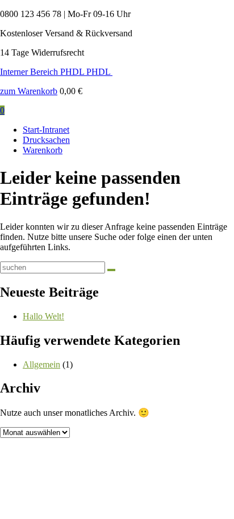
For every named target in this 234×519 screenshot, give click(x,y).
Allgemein (41, 364)
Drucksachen (46, 140)
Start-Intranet (46, 129)
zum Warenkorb (28, 91)
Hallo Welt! (43, 316)
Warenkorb (42, 150)
